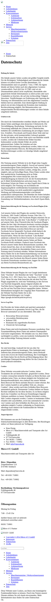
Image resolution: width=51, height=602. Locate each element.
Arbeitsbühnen (11, 9)
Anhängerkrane (17, 20)
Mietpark (9, 25)
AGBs (8, 544)
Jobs (7, 586)
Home (8, 7)
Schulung (14, 38)
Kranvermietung (12, 13)
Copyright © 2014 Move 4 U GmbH (20, 537)
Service (9, 27)
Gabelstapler (11, 11)
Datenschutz (11, 40)
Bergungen (15, 34)
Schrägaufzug (16, 18)
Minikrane (15, 22)
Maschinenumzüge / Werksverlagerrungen (19, 30)
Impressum (10, 539)
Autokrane (15, 16)
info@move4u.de (17, 444)
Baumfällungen (17, 36)
